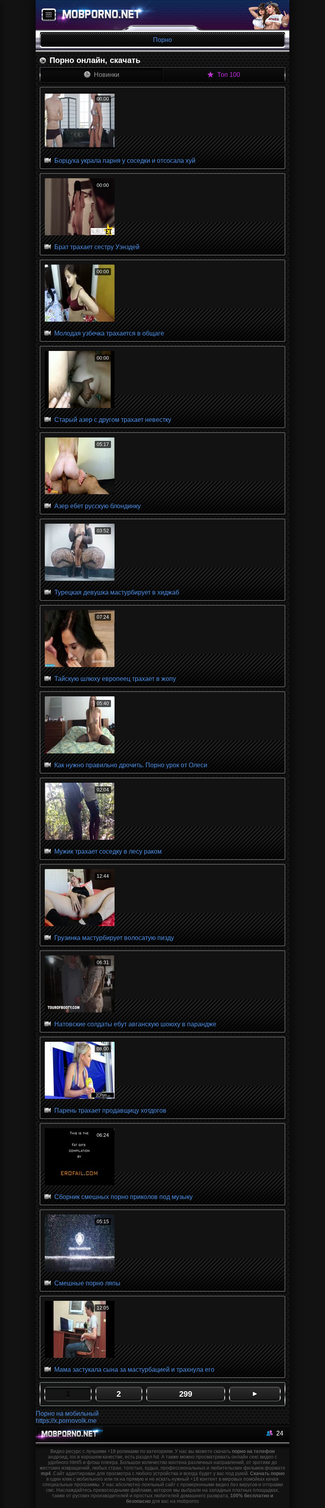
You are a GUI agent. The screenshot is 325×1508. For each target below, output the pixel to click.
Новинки (105, 74)
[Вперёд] (255, 1394)
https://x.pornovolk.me (66, 1420)
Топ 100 (228, 74)
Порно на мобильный (67, 1413)
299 (185, 1394)
